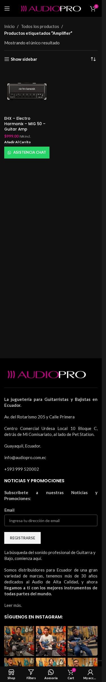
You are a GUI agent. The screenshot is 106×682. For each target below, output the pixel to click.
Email (9, 509)
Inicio (9, 26)
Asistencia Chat (29, 152)
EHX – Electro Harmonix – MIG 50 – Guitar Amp (25, 124)
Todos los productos (40, 26)
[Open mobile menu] (7, 8)
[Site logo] (50, 7)
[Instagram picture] (19, 641)
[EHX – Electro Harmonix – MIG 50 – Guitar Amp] (26, 91)
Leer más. (13, 605)
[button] (17, 142)
